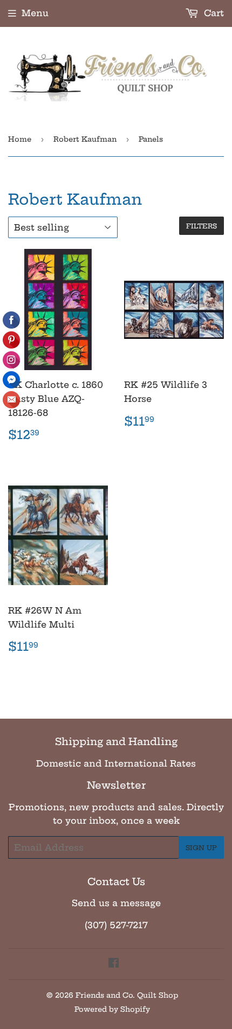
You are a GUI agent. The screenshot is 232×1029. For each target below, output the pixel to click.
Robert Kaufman (85, 139)
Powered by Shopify (112, 1009)
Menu (35, 13)
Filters (201, 226)
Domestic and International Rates (116, 763)
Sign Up (201, 848)
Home (19, 139)
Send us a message (116, 903)
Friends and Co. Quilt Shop (127, 995)
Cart (212, 13)
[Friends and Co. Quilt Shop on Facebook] (113, 963)
